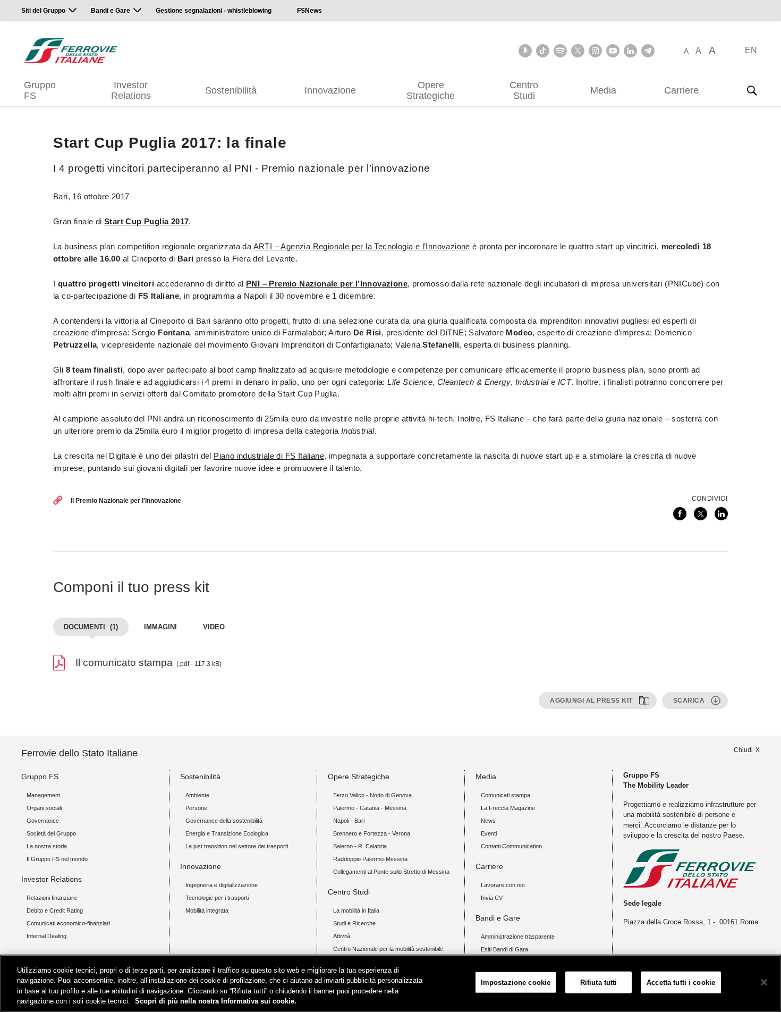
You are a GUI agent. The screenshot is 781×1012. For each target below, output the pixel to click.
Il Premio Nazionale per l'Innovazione (126, 500)
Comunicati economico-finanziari (68, 923)
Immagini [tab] (160, 627)
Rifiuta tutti (598, 982)
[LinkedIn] (721, 513)
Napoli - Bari (348, 820)
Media (603, 90)
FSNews (309, 10)
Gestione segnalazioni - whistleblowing (213, 10)
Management (43, 795)
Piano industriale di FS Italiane (269, 455)
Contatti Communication (511, 846)
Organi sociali (44, 808)
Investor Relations (131, 90)
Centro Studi (524, 90)
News (488, 820)
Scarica (689, 700)
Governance (43, 820)
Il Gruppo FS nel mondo (57, 859)
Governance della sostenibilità (223, 820)
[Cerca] (752, 90)
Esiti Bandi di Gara (504, 949)
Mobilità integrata (206, 910)
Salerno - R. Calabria (360, 846)
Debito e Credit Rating (55, 910)
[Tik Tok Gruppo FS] (542, 50)
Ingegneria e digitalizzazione (221, 885)
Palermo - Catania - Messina (369, 808)
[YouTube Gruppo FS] (612, 50)
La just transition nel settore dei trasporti (236, 846)
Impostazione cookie (515, 982)
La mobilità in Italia (356, 910)
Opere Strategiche (430, 90)
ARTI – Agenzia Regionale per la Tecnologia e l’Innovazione (361, 246)
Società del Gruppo (51, 833)
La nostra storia (47, 846)
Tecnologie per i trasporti (217, 898)
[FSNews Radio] (525, 50)
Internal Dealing (46, 936)
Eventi (489, 833)
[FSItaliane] (71, 50)
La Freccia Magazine (508, 808)
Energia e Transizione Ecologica (226, 833)
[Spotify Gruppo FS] (560, 50)
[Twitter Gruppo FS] (577, 50)
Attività (341, 936)
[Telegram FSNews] (648, 50)
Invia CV (492, 898)
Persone (196, 808)
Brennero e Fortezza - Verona (371, 833)
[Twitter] (700, 513)
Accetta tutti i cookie (681, 982)
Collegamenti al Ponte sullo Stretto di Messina (391, 871)
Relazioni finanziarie (52, 898)
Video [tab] (214, 627)
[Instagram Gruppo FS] (595, 50)
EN (751, 50)
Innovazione (330, 90)
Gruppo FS (40, 90)
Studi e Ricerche (354, 923)
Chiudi (743, 750)
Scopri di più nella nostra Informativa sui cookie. (215, 1001)
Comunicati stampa (505, 795)
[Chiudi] (764, 982)
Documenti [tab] (91, 627)
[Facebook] (679, 513)
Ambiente (197, 795)
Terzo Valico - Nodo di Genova (372, 795)
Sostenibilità (231, 90)
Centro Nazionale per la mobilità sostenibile (388, 949)
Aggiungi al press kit (591, 700)
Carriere (681, 90)
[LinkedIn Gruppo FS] (630, 50)
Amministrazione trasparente (518, 936)
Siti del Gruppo (43, 10)
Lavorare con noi (502, 885)
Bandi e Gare (110, 10)
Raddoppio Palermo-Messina (370, 859)
